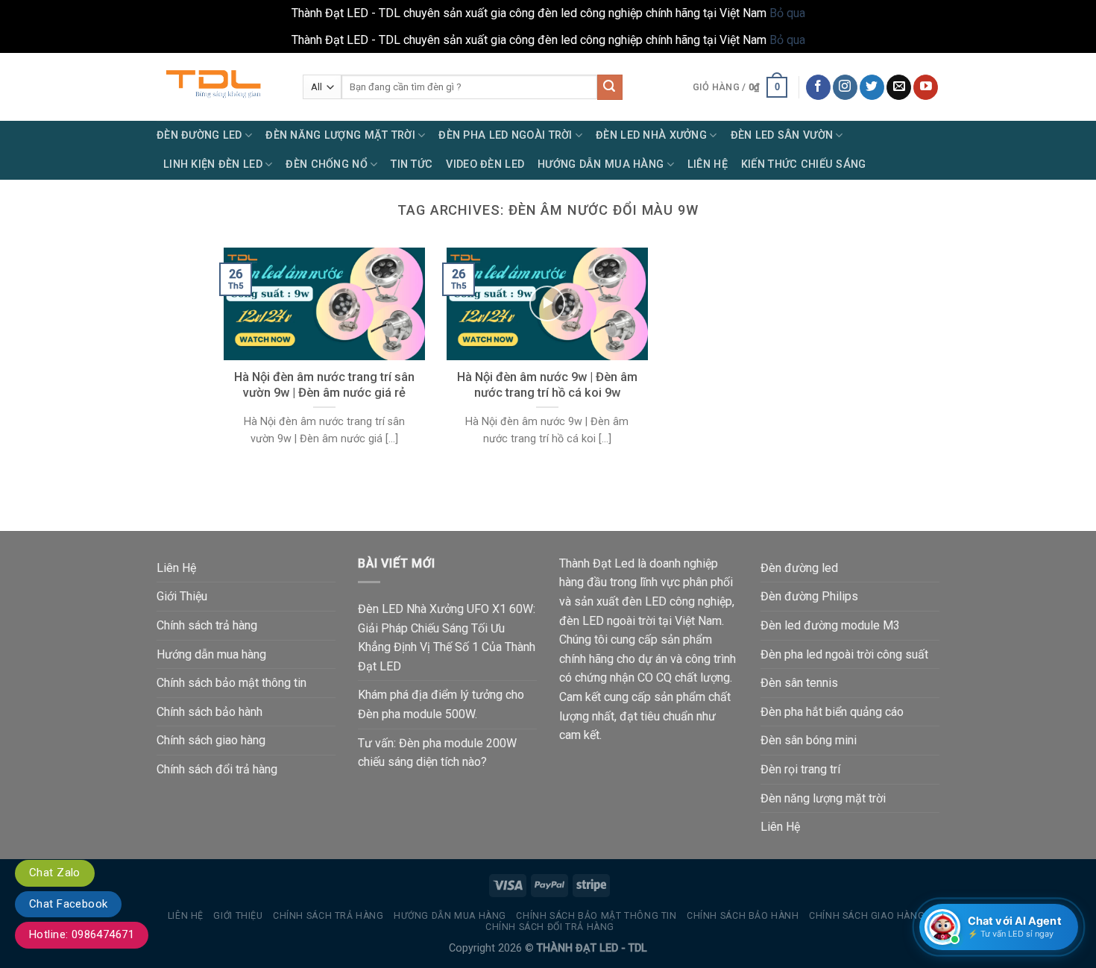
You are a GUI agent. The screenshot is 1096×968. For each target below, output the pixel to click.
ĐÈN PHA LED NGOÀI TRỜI (505, 135)
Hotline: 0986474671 (81, 934)
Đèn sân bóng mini (808, 740)
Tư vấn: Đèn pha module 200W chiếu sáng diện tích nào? (437, 753)
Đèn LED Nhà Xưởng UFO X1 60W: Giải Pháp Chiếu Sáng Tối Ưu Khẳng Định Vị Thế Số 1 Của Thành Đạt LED (446, 637)
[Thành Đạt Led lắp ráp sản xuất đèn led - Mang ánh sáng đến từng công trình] (218, 87)
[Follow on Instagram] (845, 87)
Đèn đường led (799, 568)
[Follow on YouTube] (925, 87)
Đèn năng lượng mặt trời (823, 798)
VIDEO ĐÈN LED (485, 164)
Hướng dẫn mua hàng (211, 654)
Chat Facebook (68, 904)
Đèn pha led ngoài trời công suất (844, 654)
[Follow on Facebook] (818, 87)
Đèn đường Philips (809, 596)
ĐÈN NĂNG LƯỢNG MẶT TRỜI (340, 135)
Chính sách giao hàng (211, 740)
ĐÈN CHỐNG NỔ (326, 164)
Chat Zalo (55, 872)
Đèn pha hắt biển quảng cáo (832, 712)
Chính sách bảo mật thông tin (231, 683)
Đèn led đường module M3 (830, 625)
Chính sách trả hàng (207, 625)
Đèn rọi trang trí (800, 769)
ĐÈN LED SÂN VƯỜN (782, 135)
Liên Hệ (707, 164)
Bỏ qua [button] (787, 13)
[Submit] (610, 87)
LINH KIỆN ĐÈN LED (212, 164)
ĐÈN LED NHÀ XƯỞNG (651, 135)
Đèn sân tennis (799, 683)
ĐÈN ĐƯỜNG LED (199, 135)
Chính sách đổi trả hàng (217, 769)
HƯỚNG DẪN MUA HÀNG (601, 164)
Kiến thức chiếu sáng (803, 164)
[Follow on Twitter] (872, 87)
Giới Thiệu (182, 596)
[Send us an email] (898, 87)
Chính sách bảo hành (209, 712)
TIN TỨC (411, 164)
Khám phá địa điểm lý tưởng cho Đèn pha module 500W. (441, 704)
